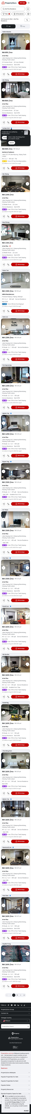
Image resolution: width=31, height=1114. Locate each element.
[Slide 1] (11, 238)
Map (23, 26)
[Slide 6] (18, 238)
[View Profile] (15, 31)
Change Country (6, 1018)
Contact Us (4, 1013)
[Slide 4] (15, 238)
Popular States (5, 1085)
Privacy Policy (16, 1102)
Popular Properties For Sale (9, 1077)
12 (17, 995)
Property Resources (7, 1089)
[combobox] (15, 9)
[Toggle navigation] (28, 3)
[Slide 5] (16, 238)
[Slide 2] (12, 238)
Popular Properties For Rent (9, 1081)
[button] (22, 132)
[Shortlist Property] (27, 36)
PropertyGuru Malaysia (8, 1072)
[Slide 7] (19, 238)
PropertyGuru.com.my (7, 1053)
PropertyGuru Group (7, 1009)
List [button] (10, 26)
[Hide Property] (23, 36)
